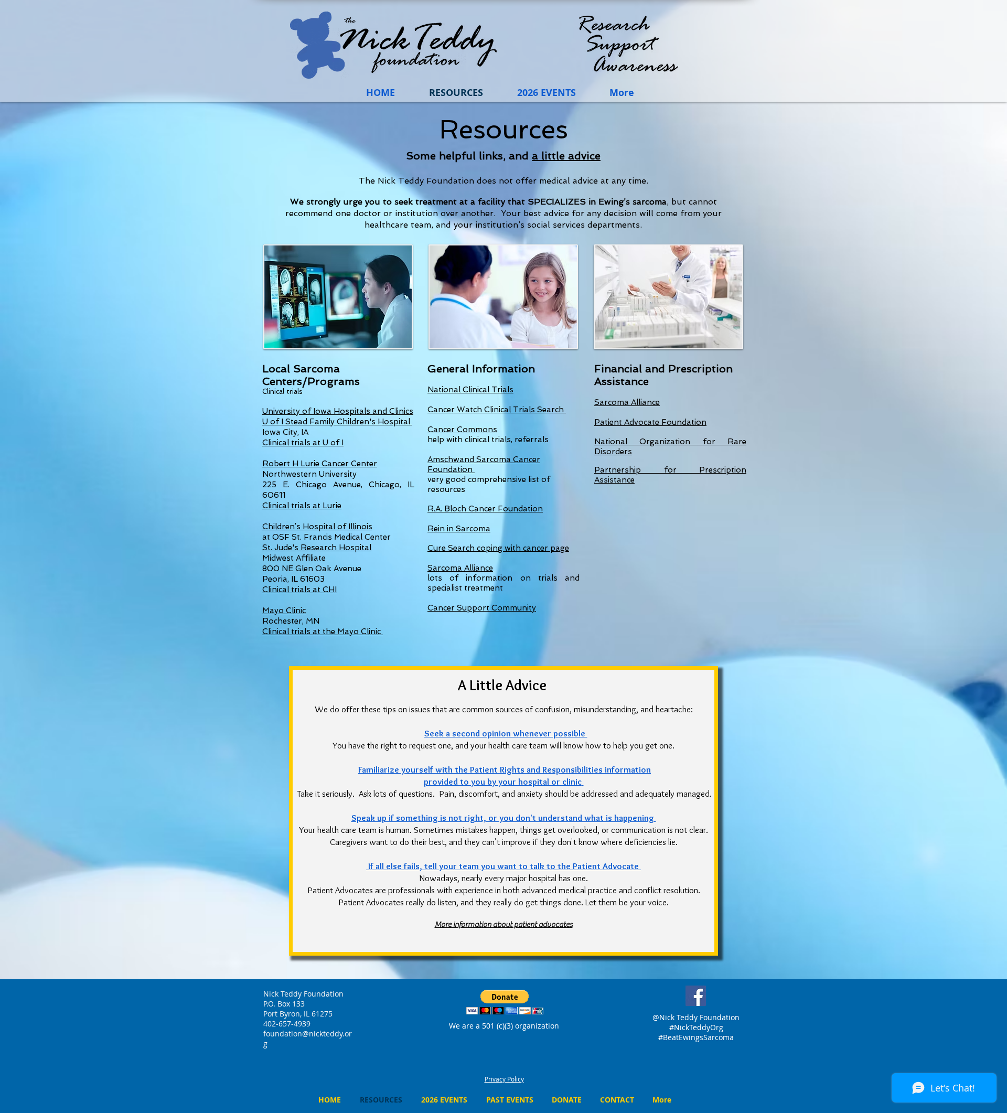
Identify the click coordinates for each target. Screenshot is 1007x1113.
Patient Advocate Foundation (650, 422)
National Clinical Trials (470, 389)
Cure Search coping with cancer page (498, 548)
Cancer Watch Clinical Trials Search (496, 409)
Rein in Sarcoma (458, 528)
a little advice (566, 155)
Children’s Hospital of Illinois (317, 526)
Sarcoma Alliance (460, 568)
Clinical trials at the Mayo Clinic (322, 631)
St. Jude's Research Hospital (316, 547)
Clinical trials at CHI (299, 589)
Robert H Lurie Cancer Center (319, 463)
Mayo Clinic (284, 610)
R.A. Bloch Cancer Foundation (485, 508)
